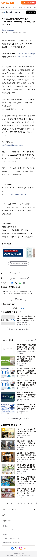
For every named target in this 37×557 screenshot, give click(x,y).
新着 (2, 7)
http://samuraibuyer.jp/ (27, 53)
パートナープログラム (10, 530)
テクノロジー (15, 274)
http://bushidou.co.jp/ (25, 57)
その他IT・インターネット (19, 278)
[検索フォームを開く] (18, 2)
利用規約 (5, 534)
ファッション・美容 (30, 7)
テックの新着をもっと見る (18, 419)
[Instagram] (20, 548)
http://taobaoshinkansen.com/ (12, 145)
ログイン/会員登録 (29, 2)
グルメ (15, 7)
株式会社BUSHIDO (8, 30)
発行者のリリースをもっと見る (18, 329)
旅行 (20, 7)
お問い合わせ (18, 299)
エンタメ (9, 7)
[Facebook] (12, 283)
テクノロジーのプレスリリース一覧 (20, 503)
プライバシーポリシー (10, 538)
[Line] (20, 283)
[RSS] (24, 548)
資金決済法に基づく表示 (11, 542)
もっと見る (31, 340)
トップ (4, 503)
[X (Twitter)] (16, 283)
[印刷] (24, 283)
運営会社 (5, 526)
